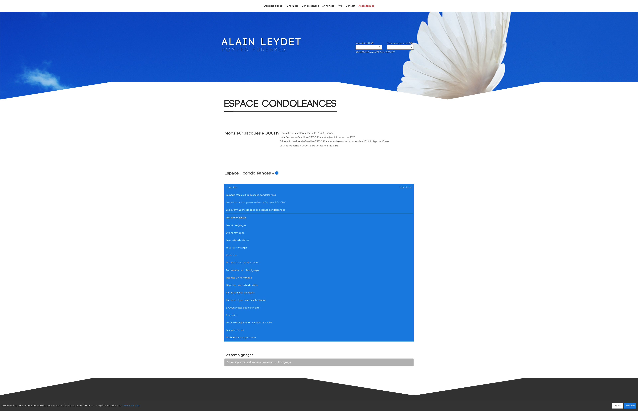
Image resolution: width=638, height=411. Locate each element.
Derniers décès (273, 5)
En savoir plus (132, 405)
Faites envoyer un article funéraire (246, 300)
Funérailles (291, 5)
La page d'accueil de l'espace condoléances (251, 194)
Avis (340, 5)
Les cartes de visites (237, 240)
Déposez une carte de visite (242, 285)
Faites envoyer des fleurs (240, 292)
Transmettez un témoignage (242, 270)
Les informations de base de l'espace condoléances (255, 209)
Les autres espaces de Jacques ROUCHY (249, 322)
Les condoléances (236, 217)
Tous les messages (236, 247)
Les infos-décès (235, 330)
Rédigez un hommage (239, 277)
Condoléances (310, 5)
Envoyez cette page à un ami (243, 307)
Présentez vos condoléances (242, 262)
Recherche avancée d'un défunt (375, 52)
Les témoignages (236, 225)
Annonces (328, 5)
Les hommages (235, 232)
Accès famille (366, 5)
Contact (350, 5)
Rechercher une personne (241, 337)
